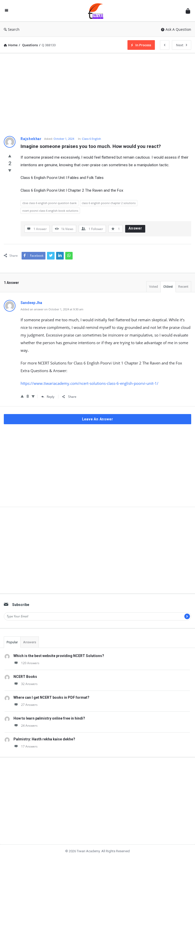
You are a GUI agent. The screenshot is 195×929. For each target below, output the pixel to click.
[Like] (9, 155)
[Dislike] (9, 170)
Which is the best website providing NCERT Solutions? (58, 656)
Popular (12, 642)
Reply (50, 396)
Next (179, 45)
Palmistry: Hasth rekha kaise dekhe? (44, 739)
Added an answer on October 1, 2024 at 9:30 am (52, 309)
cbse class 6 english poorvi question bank (49, 203)
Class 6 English (91, 139)
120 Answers (30, 663)
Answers (29, 642)
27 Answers (29, 705)
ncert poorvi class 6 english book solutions (50, 210)
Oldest (168, 286)
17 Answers (29, 746)
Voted (153, 286)
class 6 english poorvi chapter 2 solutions (109, 203)
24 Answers (29, 725)
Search (14, 29)
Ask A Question (178, 29)
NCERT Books (25, 677)
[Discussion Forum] (98, 11)
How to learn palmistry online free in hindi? (49, 718)
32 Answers (29, 684)
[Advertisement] (97, 92)
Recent (183, 286)
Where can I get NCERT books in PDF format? (51, 697)
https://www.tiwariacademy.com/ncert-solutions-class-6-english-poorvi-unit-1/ (89, 383)
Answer (135, 228)
